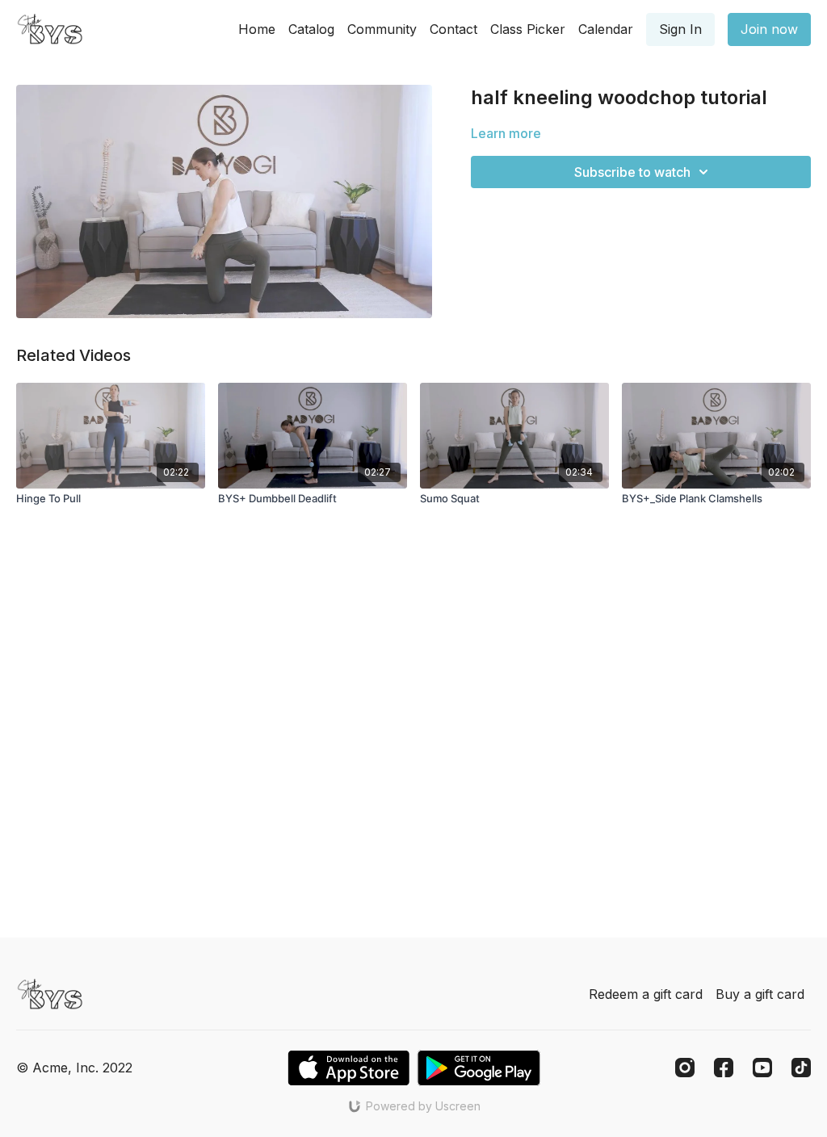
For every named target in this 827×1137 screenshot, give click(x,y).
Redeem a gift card (646, 994)
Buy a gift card (760, 994)
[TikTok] (801, 1067)
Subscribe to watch (632, 172)
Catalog (311, 29)
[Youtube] (762, 1067)
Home (256, 29)
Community (382, 29)
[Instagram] (685, 1067)
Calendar (605, 29)
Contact (453, 29)
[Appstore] (348, 1068)
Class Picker (527, 29)
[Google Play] (479, 1068)
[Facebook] (723, 1067)
